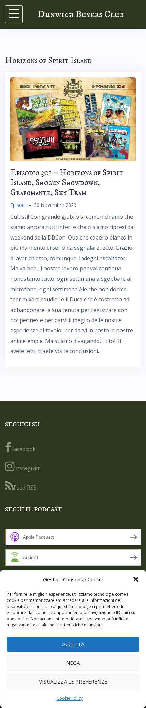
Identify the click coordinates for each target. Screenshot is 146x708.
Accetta (73, 644)
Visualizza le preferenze (73, 681)
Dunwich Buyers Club (81, 14)
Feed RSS (25, 487)
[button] (135, 579)
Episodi (18, 205)
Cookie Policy (70, 698)
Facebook (23, 449)
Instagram (27, 468)
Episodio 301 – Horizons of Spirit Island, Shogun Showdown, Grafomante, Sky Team (66, 183)
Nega (73, 662)
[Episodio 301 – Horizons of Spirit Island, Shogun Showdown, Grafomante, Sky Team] (73, 118)
